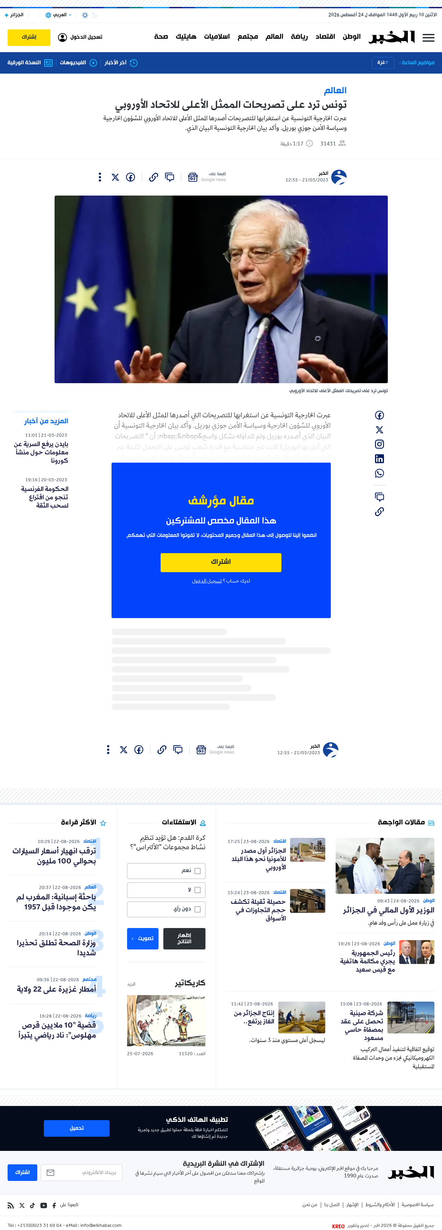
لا (189, 890)
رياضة (299, 37)
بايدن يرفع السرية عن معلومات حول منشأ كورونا (41, 452)
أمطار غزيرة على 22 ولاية (56, 989)
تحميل (77, 1128)
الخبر (323, 173)
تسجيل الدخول (207, 581)
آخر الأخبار (115, 63)
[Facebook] (54, 1205)
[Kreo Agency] (339, 1226)
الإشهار (352, 1205)
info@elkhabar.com (101, 1226)
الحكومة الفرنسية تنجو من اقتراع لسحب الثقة (44, 497)
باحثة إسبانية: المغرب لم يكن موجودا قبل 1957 (56, 902)
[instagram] (379, 444)
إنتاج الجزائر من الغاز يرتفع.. (254, 1017)
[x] (115, 177)
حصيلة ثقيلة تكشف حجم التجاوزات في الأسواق (258, 910)
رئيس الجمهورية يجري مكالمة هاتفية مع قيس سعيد (367, 961)
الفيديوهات (73, 63)
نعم (186, 871)
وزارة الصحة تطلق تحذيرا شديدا (56, 948)
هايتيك (186, 37)
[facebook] (130, 177)
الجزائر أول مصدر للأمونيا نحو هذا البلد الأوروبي (258, 859)
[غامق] (94, 15)
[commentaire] (169, 177)
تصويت (145, 939)
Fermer (428, 37)
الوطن (352, 37)
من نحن (309, 1205)
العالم (275, 37)
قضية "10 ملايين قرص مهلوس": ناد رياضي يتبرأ (57, 1030)
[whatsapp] (379, 473)
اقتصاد (325, 37)
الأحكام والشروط (380, 1205)
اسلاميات (217, 37)
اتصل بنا (331, 1205)
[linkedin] (379, 458)
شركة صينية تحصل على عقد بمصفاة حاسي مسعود (361, 1026)
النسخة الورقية (24, 63)
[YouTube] (43, 1205)
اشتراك (221, 562)
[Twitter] (22, 1205)
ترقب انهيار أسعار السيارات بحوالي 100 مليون (54, 856)
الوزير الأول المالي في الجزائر (388, 910)
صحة (161, 37)
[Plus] (100, 177)
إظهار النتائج (184, 939)
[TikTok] (32, 1205)
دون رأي (182, 909)
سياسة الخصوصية (417, 1205)
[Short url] (153, 177)
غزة (381, 62)
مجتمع (248, 37)
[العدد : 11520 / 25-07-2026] (166, 1020)
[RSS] (11, 1205)
